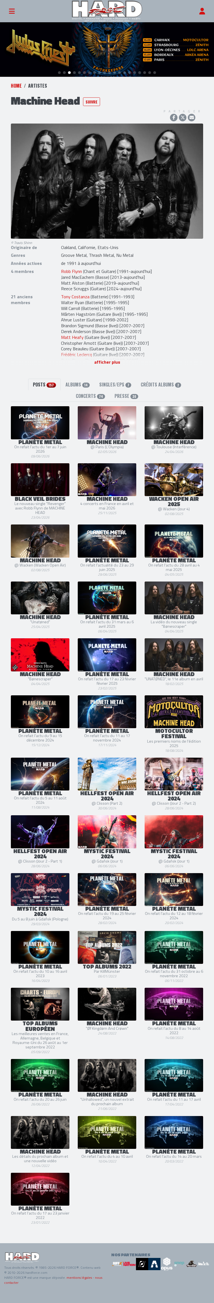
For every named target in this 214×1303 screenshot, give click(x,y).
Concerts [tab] (89, 396)
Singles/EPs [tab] (114, 384)
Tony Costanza (75, 296)
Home (16, 85)
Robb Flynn (71, 271)
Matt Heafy (72, 337)
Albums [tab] (76, 384)
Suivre (92, 102)
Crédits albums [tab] (160, 384)
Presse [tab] (125, 396)
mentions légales (79, 1277)
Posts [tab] (43, 384)
